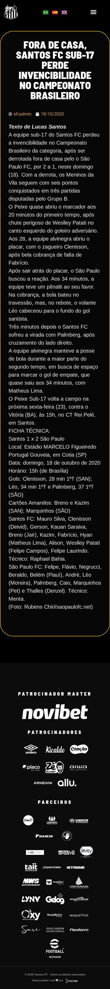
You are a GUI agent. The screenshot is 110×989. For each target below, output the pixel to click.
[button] (93, 12)
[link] (18, 12)
